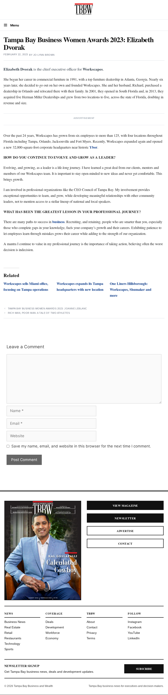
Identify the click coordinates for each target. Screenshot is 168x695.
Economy (52, 638)
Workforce (53, 632)
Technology (12, 643)
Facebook (135, 627)
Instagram (135, 622)
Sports (8, 649)
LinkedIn (134, 638)
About (91, 622)
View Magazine (125, 505)
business (58, 221)
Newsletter (125, 518)
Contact (125, 543)
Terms (91, 638)
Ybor (93, 147)
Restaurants (12, 638)
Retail (8, 632)
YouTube (134, 632)
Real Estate (12, 627)
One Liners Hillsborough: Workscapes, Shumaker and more (130, 289)
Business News (14, 622)
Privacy (92, 632)
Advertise (125, 531)
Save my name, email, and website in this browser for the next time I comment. (81, 446)
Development (55, 627)
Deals (49, 622)
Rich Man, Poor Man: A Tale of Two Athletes (39, 313)
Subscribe (144, 669)
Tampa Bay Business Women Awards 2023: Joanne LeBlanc (47, 308)
